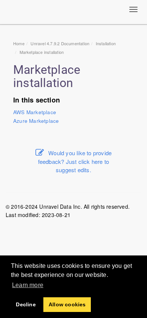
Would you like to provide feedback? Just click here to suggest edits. (75, 161)
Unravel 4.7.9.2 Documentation (60, 43)
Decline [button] (25, 304)
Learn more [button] (27, 285)
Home (18, 43)
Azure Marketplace (36, 120)
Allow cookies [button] (67, 304)
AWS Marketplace (34, 112)
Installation (106, 43)
